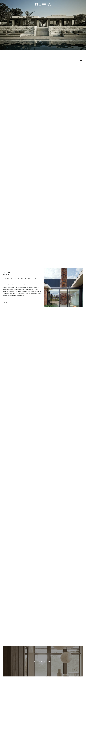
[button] (3, 47)
